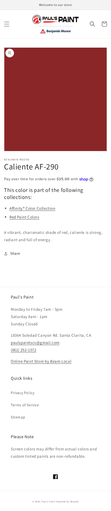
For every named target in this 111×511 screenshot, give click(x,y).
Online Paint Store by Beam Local (41, 361)
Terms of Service (25, 404)
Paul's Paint (48, 501)
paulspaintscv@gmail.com (35, 342)
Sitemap (18, 417)
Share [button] (15, 253)
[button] (7, 24)
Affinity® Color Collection (32, 208)
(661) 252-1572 (23, 349)
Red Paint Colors (24, 217)
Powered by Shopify (67, 501)
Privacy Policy (22, 392)
